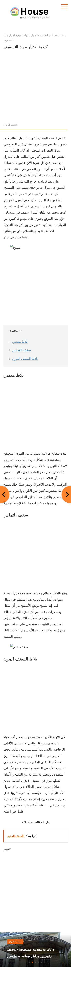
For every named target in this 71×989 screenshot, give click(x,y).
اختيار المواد (10, 124)
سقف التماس (21, 350)
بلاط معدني (20, 341)
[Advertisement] (35, 87)
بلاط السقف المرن (25, 358)
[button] (29, 962)
